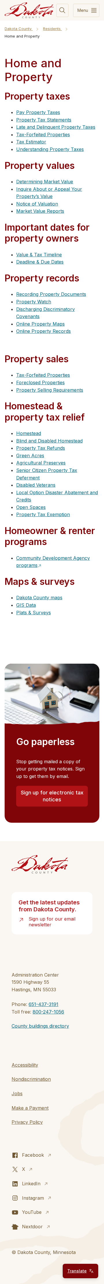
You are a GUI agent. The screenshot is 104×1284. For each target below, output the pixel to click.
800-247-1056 (48, 1012)
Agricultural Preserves (41, 463)
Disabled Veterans (35, 485)
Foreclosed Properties (40, 382)
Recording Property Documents (51, 294)
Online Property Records (43, 331)
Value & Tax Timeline (39, 254)
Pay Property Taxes (38, 112)
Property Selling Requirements (49, 390)
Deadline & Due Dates (40, 262)
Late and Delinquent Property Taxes (55, 127)
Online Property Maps (40, 324)
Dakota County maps (39, 597)
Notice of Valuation (37, 204)
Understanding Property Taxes (50, 149)
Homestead (28, 433)
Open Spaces (31, 507)
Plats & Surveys (33, 612)
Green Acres (30, 455)
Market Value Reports (40, 211)
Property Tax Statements (43, 120)
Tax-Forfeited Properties (43, 134)
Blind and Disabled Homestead (49, 441)
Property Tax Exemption (43, 514)
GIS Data (26, 605)
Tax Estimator (31, 142)
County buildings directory (40, 1026)
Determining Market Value (44, 181)
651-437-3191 (43, 1004)
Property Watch (33, 302)
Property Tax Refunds (40, 448)
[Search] (62, 10)
